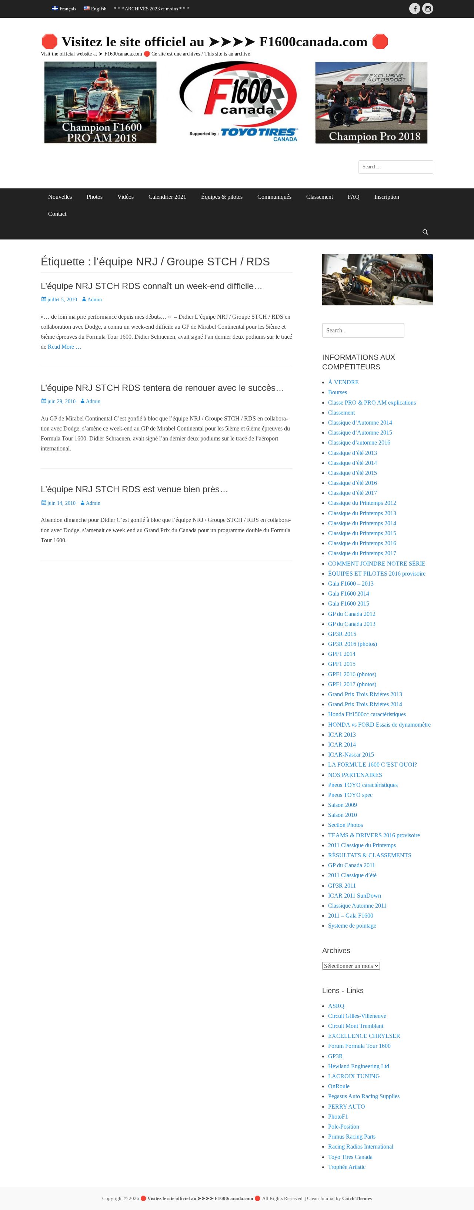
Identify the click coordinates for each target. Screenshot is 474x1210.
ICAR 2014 (342, 744)
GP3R (335, 1056)
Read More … (64, 346)
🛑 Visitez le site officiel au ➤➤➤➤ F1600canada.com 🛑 (215, 41)
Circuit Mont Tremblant (355, 1026)
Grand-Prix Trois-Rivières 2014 (365, 704)
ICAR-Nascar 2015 (351, 754)
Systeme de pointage (352, 925)
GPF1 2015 (342, 664)
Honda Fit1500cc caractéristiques (367, 714)
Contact (57, 214)
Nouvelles (60, 197)
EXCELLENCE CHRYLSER (364, 1036)
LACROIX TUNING (354, 1076)
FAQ (354, 197)
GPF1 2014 (342, 654)
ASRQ (336, 1006)
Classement (319, 197)
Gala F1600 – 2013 (351, 583)
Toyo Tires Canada (350, 1157)
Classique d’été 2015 (352, 473)
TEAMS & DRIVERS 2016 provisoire (374, 835)
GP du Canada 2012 (351, 614)
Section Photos (345, 825)
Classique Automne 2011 (357, 905)
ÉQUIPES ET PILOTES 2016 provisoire (376, 573)
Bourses (337, 392)
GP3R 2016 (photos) (352, 644)
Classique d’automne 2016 (359, 442)
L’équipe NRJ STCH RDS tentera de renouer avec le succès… (162, 388)
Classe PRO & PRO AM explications (372, 402)
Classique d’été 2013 (352, 453)
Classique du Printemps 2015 (362, 533)
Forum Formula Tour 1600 (359, 1046)
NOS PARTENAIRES (355, 775)
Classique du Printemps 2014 (362, 523)
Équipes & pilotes (222, 197)
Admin (94, 299)
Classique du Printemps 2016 (362, 543)
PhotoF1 (338, 1116)
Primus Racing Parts (351, 1136)
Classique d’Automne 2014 (360, 422)
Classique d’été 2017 (352, 493)
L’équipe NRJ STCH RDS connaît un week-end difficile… (152, 286)
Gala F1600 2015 (348, 603)
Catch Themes (357, 1198)
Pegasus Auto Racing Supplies (364, 1096)
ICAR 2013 (342, 734)
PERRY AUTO (346, 1106)
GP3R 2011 (342, 885)
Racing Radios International (360, 1146)
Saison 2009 (342, 805)
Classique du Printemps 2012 (362, 503)
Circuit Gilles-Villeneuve (357, 1016)
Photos (95, 197)
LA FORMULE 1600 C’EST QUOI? (372, 764)
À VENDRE (343, 382)
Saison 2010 (342, 815)
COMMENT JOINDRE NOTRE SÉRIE (376, 563)
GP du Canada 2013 (351, 624)
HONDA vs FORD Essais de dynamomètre (379, 724)
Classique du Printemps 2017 (362, 553)
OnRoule (339, 1086)
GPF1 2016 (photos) (352, 674)
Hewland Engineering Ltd (358, 1066)
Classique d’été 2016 (352, 483)
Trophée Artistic (346, 1167)
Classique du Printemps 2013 (362, 513)
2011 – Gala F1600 (350, 915)
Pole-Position (343, 1126)
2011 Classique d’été (352, 875)
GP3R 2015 (342, 634)
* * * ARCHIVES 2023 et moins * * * (151, 8)
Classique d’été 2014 (352, 463)
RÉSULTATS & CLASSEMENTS (369, 855)
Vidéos (125, 197)
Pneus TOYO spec (350, 795)
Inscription (386, 197)
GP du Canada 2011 (351, 865)
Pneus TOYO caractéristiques (363, 785)
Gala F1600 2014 (348, 593)
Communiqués (274, 197)
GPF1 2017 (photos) (352, 684)
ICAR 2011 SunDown (354, 895)
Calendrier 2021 (167, 197)
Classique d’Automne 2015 (360, 432)
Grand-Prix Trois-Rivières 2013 (365, 694)
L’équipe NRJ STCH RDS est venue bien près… (134, 489)
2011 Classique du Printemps (362, 845)
